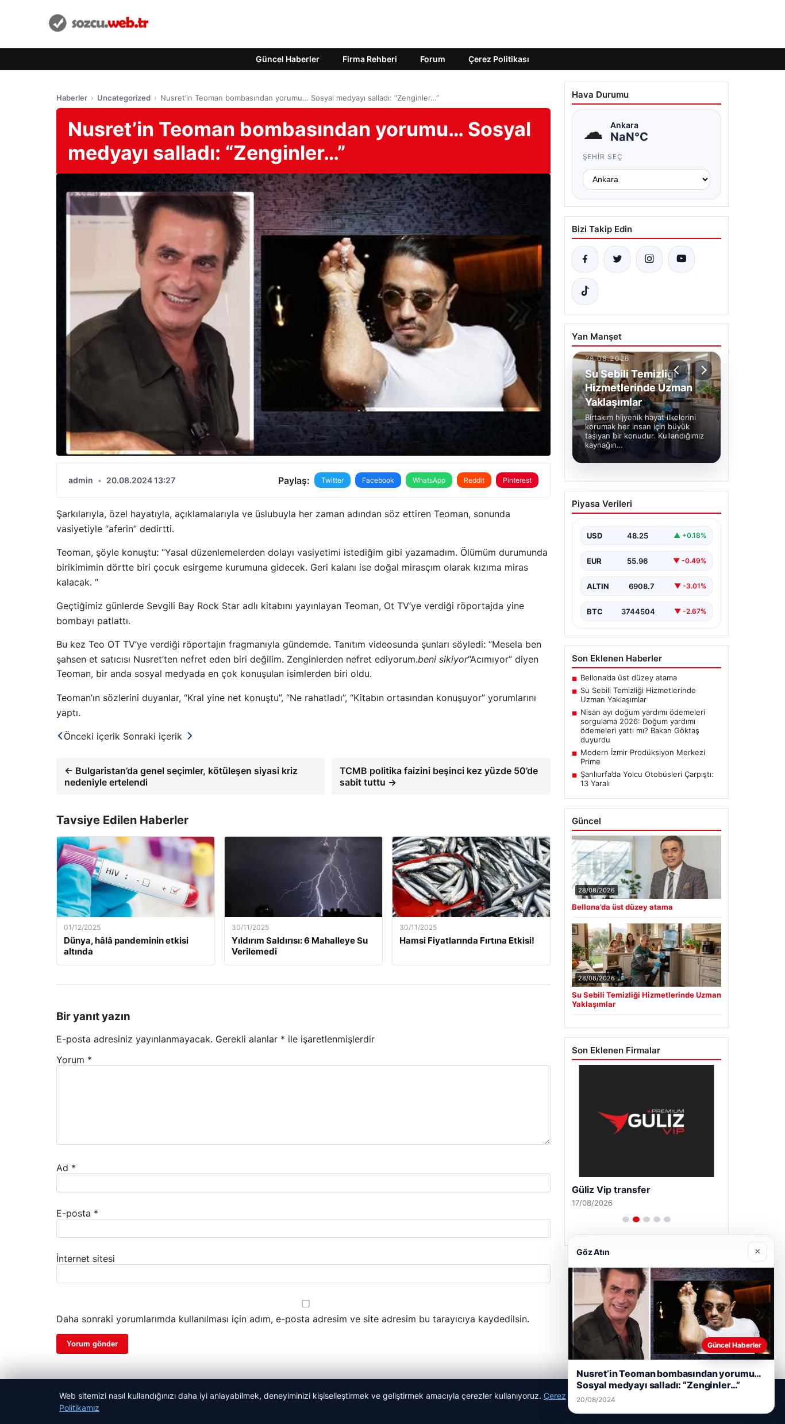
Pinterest (517, 480)
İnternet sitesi (85, 1258)
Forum (432, 59)
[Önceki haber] (678, 370)
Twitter (332, 480)
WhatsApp (429, 480)
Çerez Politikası (498, 59)
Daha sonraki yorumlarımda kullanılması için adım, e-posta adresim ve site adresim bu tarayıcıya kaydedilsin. (292, 1319)
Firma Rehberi (370, 59)
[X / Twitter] (617, 259)
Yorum (74, 1059)
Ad (66, 1167)
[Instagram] (649, 259)
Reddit (474, 480)
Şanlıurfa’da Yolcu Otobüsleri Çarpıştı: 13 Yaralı (647, 778)
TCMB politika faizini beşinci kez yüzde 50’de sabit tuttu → (439, 776)
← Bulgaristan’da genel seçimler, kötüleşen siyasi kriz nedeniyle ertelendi (181, 776)
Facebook (378, 480)
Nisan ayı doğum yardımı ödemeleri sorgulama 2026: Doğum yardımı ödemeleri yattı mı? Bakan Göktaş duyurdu (642, 725)
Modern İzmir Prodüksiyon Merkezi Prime (642, 757)
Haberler (71, 97)
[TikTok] (585, 291)
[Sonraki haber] (702, 370)
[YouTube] (681, 259)
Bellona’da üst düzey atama (628, 677)
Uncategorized (124, 97)
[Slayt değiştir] (625, 1219)
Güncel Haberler (288, 59)
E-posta (77, 1213)
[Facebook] (585, 259)
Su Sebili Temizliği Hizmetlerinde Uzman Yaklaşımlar (638, 695)
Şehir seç (603, 156)
